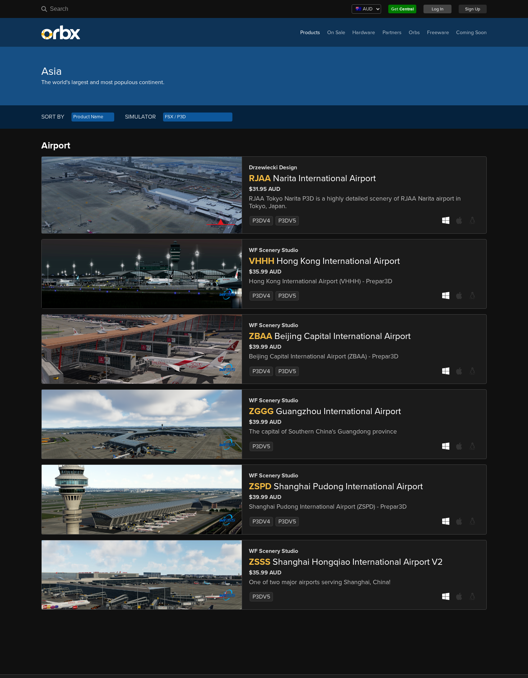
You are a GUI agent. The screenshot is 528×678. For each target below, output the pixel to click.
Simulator (140, 116)
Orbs (414, 32)
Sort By (52, 116)
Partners (392, 32)
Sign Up (472, 9)
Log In (438, 9)
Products (310, 32)
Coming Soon (471, 32)
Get (402, 9)
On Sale (336, 32)
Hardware (363, 32)
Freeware (438, 32)
